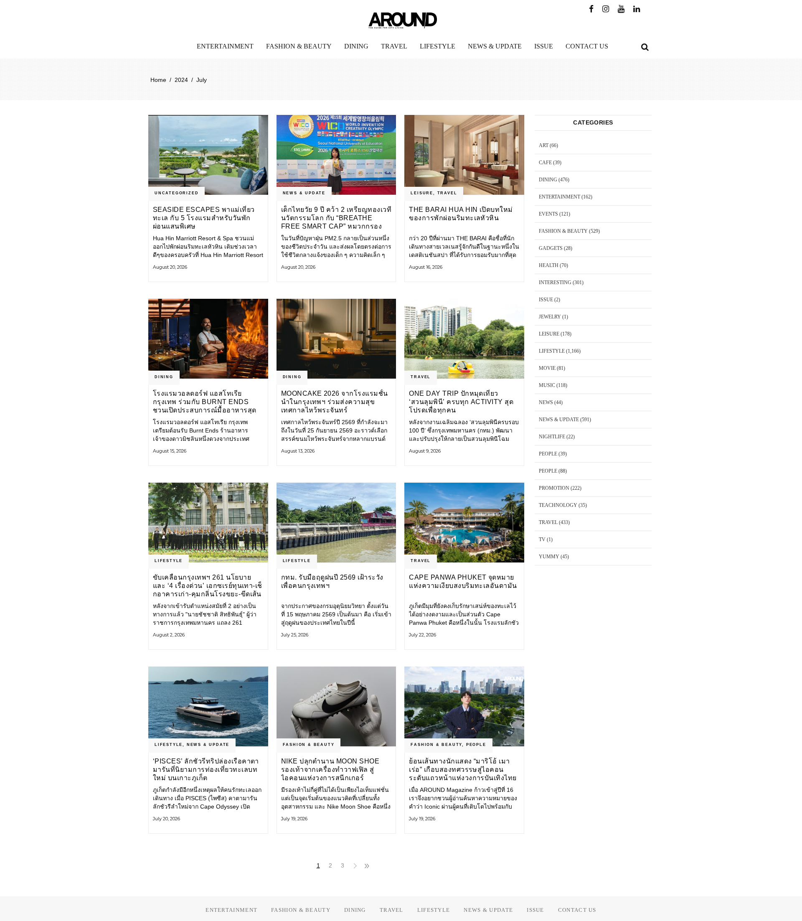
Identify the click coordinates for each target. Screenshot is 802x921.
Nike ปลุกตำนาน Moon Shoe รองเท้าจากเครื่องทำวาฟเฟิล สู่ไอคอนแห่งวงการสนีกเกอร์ (330, 769)
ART (543, 145)
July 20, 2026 (166, 819)
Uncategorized (176, 193)
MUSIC (547, 385)
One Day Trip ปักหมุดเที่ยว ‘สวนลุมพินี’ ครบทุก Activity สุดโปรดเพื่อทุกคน (461, 402)
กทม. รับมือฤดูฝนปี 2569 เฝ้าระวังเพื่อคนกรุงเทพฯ (332, 581)
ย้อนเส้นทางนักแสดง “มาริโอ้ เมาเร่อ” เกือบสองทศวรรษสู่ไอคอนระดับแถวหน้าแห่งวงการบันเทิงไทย (462, 769)
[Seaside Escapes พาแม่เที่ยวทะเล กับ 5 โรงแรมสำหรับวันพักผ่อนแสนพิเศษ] (208, 155)
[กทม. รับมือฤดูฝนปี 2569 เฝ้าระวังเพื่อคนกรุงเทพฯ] (336, 522)
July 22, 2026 (422, 635)
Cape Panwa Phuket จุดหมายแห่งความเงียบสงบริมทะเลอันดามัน (463, 581)
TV (542, 539)
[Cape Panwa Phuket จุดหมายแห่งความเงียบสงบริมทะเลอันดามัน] (464, 522)
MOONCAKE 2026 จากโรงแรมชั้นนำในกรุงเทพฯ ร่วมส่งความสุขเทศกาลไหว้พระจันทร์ (334, 402)
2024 (181, 79)
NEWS (546, 402)
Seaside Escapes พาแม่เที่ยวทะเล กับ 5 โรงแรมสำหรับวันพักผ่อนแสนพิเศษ (204, 218)
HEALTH (548, 265)
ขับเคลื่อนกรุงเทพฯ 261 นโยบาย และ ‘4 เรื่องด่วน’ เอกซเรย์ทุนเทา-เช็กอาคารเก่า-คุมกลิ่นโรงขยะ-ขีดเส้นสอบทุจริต (207, 586)
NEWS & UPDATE (304, 193)
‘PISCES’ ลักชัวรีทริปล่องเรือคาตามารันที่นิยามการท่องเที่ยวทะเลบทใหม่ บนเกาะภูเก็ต (206, 769)
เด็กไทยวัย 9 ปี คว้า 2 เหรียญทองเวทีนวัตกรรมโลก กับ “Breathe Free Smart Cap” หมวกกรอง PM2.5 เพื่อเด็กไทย (336, 218)
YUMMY (549, 557)
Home (158, 79)
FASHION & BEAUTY (309, 745)
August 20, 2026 (170, 267)
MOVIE (547, 368)
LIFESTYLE (169, 561)
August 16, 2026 (425, 267)
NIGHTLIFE (552, 437)
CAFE (545, 162)
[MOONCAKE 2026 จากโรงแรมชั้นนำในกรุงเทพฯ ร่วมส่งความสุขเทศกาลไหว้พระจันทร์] (336, 339)
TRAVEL (447, 193)
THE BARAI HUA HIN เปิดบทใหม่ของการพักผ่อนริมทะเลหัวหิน (461, 213)
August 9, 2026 (425, 451)
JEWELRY (550, 317)
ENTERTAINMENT (559, 197)
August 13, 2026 (298, 451)
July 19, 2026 (294, 819)
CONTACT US (577, 910)
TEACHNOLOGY (558, 505)
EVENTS (548, 214)
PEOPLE (476, 745)
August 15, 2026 (169, 451)
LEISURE (422, 193)
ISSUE (546, 300)
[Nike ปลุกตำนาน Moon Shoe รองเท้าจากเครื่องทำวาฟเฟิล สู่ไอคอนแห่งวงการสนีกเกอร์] (336, 706)
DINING (164, 377)
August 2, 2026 (169, 635)
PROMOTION (554, 488)
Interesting (555, 282)
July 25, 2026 (294, 635)
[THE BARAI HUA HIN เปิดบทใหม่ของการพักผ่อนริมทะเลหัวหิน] (464, 155)
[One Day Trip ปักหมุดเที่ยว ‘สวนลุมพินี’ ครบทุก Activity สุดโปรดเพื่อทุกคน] (464, 339)
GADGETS (551, 248)
